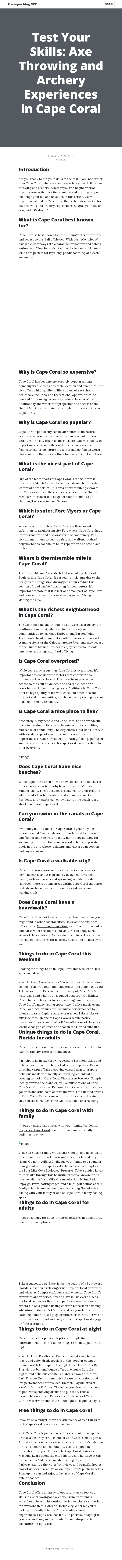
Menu (108, 4)
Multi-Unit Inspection (52, 926)
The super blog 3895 (22, 4)
